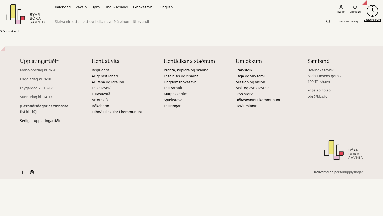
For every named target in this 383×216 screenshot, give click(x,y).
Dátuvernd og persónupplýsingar (338, 172)
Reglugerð (100, 70)
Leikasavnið (102, 88)
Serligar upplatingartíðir (40, 120)
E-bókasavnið (144, 7)
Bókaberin (100, 106)
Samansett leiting (348, 21)
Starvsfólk (244, 70)
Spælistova (173, 100)
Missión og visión (250, 82)
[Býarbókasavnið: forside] (25, 14)
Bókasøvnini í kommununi (258, 100)
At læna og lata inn (108, 82)
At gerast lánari (105, 76)
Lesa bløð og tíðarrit (181, 76)
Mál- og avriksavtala (252, 88)
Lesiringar (172, 106)
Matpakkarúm (176, 94)
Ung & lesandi (116, 7)
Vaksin (81, 7)
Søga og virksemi (250, 76)
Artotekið (100, 100)
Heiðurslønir (246, 106)
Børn (96, 7)
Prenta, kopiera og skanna (186, 70)
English (166, 7)
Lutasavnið (101, 94)
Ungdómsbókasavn (180, 82)
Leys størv (244, 94)
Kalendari (63, 7)
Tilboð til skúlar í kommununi (117, 112)
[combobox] (192, 21)
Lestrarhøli (173, 88)
